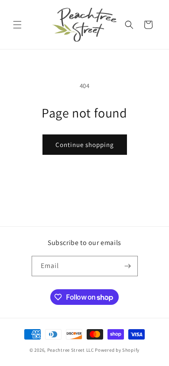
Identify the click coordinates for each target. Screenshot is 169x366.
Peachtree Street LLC (70, 350)
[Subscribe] (127, 266)
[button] (17, 24)
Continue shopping (84, 145)
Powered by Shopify (117, 350)
